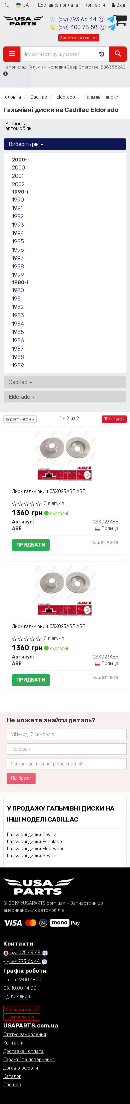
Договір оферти (20, 1068)
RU (6, 5)
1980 (18, 290)
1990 (18, 199)
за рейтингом (18, 419)
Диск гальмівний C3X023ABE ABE (48, 491)
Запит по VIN (22, 1017)
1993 (18, 224)
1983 (18, 315)
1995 (18, 241)
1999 (18, 274)
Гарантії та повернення (29, 1060)
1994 (18, 233)
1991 (17, 208)
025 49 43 (26, 953)
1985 (18, 332)
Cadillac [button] (19, 382)
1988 (18, 357)
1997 (17, 258)
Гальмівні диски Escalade (34, 842)
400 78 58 (78, 27)
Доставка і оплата (58, 5)
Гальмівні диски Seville (31, 856)
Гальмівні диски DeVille (31, 835)
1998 (18, 266)
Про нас (12, 1085)
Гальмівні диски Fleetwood (36, 849)
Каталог (12, 1076)
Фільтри (116, 419)
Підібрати (21, 778)
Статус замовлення (24, 1034)
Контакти (95, 5)
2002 (18, 184)
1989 (18, 365)
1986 (18, 340)
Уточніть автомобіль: (18, 126)
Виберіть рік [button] (24, 144)
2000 (18, 167)
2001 (18, 175)
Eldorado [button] (20, 396)
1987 (17, 348)
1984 (18, 323)
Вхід (120, 5)
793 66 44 (78, 19)
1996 (18, 249)
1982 (18, 306)
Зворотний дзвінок (78, 37)
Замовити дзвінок (22, 1009)
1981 (17, 298)
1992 (18, 216)
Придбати (30, 545)
